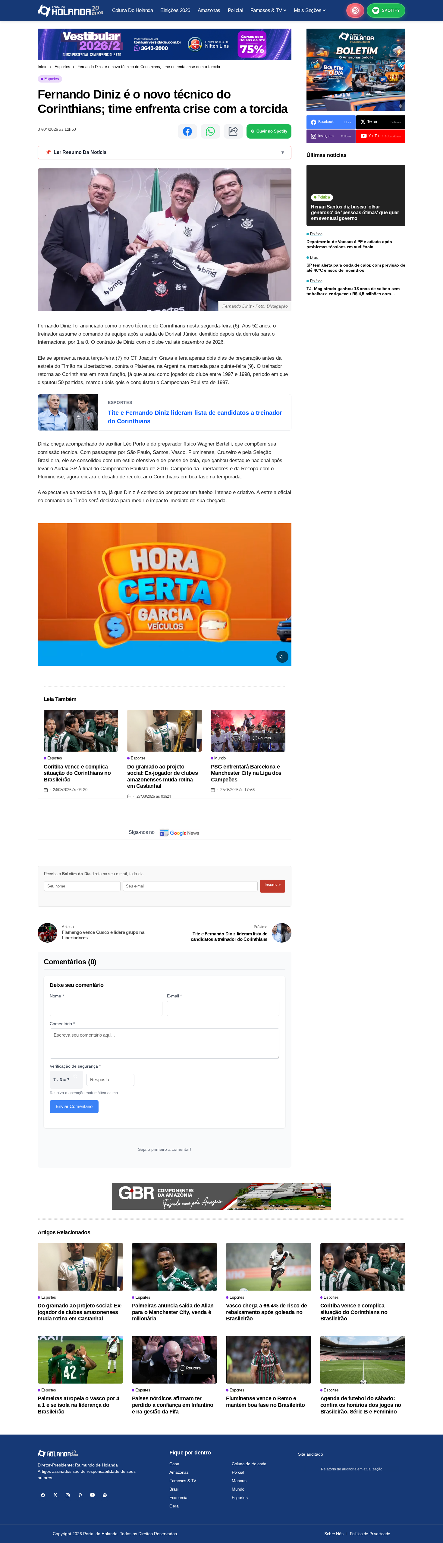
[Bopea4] (70, 11)
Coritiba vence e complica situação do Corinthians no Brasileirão (77, 773)
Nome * (57, 996)
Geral (174, 1506)
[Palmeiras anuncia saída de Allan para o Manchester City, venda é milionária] (174, 1267)
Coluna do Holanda (249, 1463)
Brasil (174, 1489)
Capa (174, 1463)
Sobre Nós (333, 1533)
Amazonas (179, 1472)
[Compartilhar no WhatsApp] (210, 131)
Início (42, 66)
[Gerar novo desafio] (75, 1079)
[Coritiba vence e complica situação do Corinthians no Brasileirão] (81, 731)
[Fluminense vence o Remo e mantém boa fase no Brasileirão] (268, 1360)
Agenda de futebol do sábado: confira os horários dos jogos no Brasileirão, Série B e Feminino (360, 1404)
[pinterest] (80, 1495)
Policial (238, 1472)
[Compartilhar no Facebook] (187, 131)
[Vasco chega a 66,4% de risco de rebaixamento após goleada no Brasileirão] (268, 1267)
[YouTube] (92, 1495)
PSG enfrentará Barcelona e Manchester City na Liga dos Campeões (246, 773)
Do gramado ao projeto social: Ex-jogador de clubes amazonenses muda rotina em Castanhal (162, 776)
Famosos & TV (182, 1480)
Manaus (239, 1480)
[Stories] (355, 10)
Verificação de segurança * (75, 1066)
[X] (55, 1495)
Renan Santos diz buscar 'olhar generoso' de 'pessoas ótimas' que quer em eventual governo (355, 212)
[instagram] (67, 1495)
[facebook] (43, 1495)
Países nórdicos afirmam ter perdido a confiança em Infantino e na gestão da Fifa (172, 1404)
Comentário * (62, 1023)
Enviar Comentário (74, 1106)
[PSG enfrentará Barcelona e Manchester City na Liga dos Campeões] (248, 731)
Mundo (238, 1489)
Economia (178, 1497)
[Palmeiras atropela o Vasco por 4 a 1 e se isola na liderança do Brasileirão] (80, 1360)
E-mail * (174, 996)
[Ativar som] (282, 657)
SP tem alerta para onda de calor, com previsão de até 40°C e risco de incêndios (355, 268)
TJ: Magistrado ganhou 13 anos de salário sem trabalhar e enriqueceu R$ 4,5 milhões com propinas (353, 291)
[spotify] (104, 1495)
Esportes (62, 66)
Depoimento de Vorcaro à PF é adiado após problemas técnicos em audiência (349, 244)
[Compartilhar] (233, 131)
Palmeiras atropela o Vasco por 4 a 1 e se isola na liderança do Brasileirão (78, 1404)
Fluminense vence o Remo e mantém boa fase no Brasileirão (265, 1401)
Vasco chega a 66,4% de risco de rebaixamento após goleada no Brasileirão (266, 1312)
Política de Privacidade (370, 1533)
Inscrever (273, 884)
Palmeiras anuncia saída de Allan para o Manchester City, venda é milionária (173, 1312)
